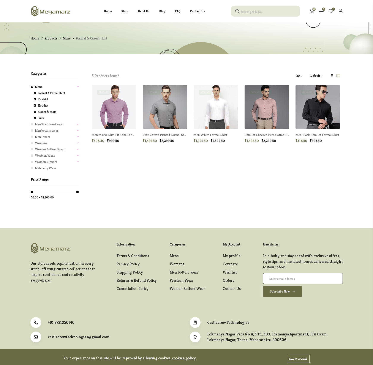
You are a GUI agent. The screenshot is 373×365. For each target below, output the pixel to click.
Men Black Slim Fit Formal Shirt (317, 135)
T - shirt (43, 99)
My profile (231, 255)
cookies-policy (184, 358)
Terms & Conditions (133, 255)
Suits (41, 118)
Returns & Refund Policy (137, 280)
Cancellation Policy (133, 288)
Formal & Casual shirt (51, 93)
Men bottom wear (46, 130)
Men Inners (42, 137)
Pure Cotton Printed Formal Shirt (165, 135)
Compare (230, 263)
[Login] (341, 11)
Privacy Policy (128, 263)
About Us (144, 11)
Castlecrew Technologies (228, 322)
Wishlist (230, 272)
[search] (237, 11)
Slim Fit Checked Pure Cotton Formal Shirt (273, 135)
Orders (228, 280)
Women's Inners (46, 162)
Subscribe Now (280, 291)
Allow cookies (298, 358)
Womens (41, 143)
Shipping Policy (130, 272)
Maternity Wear (45, 168)
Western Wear (45, 155)
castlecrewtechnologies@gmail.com (78, 337)
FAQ (177, 11)
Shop (124, 11)
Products (50, 38)
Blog (162, 11)
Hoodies (43, 105)
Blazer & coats (47, 112)
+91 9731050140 (61, 322)
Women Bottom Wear (50, 149)
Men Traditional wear (49, 124)
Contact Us (197, 11)
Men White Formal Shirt (210, 135)
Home (108, 11)
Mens (67, 38)
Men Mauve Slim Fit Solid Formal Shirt (118, 135)
